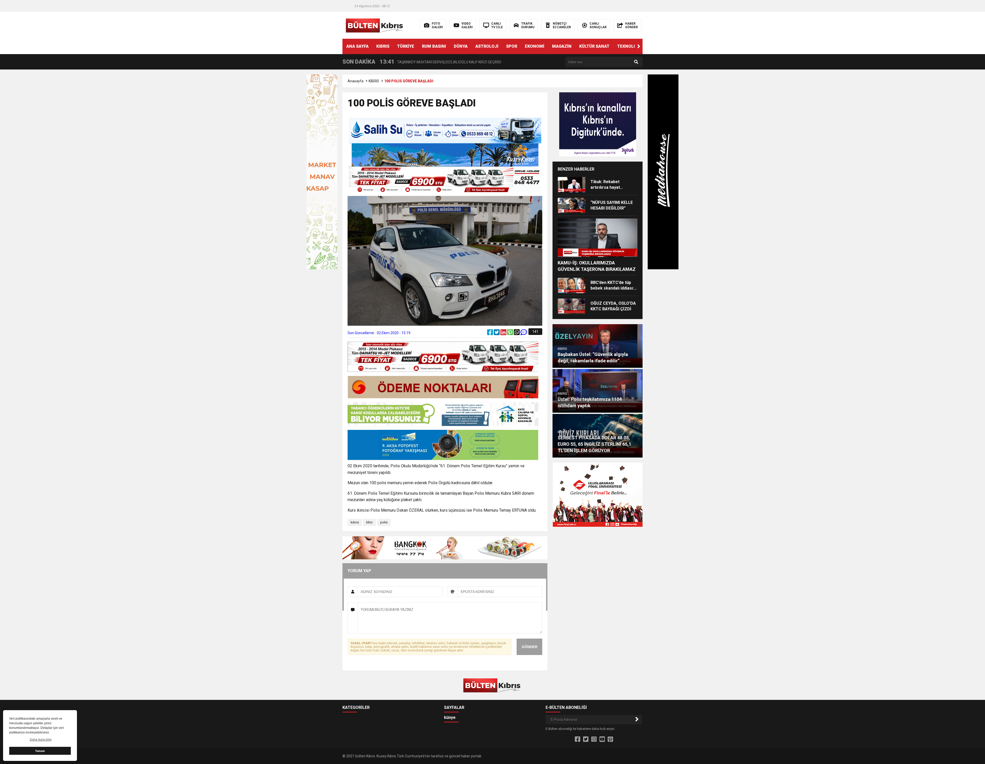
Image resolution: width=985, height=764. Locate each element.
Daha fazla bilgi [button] (41, 739)
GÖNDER (529, 647)
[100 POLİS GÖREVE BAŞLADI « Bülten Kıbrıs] (375, 25)
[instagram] (594, 739)
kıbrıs (355, 522)
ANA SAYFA (357, 46)
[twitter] (497, 333)
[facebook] (490, 333)
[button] (639, 46)
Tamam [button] (40, 750)
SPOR (511, 46)
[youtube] (602, 739)
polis (384, 522)
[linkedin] (503, 333)
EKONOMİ (534, 46)
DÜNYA (461, 46)
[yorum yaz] (523, 333)
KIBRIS (382, 46)
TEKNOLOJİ (629, 46)
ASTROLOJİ (486, 46)
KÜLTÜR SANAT (594, 46)
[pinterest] (510, 333)
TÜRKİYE (405, 46)
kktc (369, 522)
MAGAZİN (562, 46)
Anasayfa (355, 81)
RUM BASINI (434, 46)
